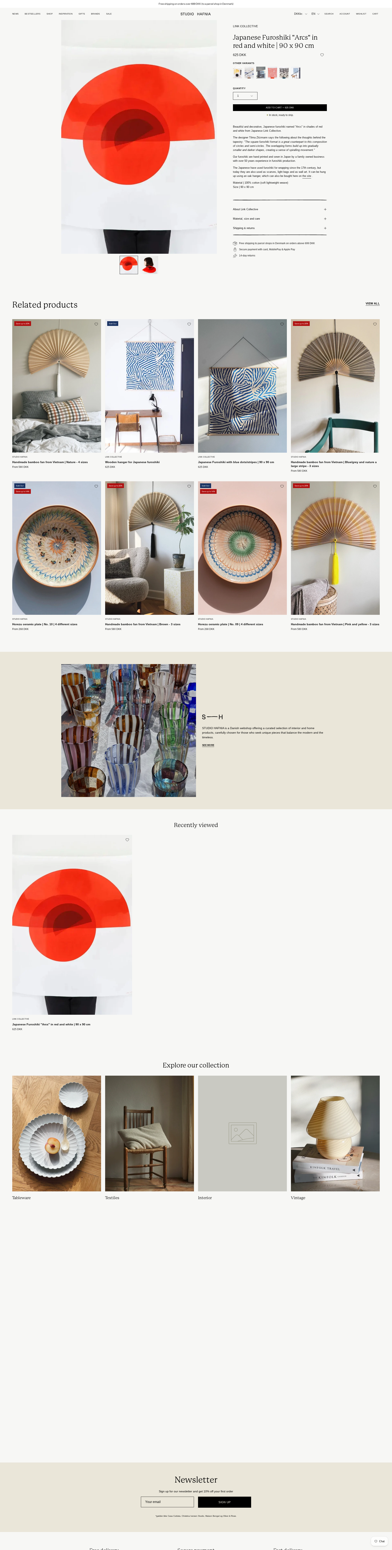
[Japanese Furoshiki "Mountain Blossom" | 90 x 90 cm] (249, 73)
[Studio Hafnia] (196, 14)
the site (306, 175)
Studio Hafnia (19, 457)
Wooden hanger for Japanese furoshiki (132, 462)
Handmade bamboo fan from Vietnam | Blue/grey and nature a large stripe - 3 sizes (334, 464)
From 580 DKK (20, 467)
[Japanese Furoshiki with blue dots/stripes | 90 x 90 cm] (260, 73)
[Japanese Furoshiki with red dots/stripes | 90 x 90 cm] (272, 73)
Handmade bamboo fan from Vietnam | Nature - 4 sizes (50, 462)
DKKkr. (298, 13)
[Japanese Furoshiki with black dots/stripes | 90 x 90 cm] (284, 73)
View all (373, 303)
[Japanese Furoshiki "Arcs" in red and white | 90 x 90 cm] (129, 265)
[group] (196, 4)
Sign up (224, 1502)
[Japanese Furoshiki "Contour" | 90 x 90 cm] (237, 73)
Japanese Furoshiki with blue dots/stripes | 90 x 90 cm (236, 462)
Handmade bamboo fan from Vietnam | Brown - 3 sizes (142, 624)
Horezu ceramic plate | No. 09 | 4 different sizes (230, 624)
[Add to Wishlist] (322, 55)
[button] (82, 14)
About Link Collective (245, 209)
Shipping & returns (244, 228)
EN (313, 13)
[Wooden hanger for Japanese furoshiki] (295, 73)
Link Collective (245, 26)
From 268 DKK (20, 629)
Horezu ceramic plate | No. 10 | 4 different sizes (44, 624)
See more (208, 745)
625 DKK (110, 467)
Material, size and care (246, 218)
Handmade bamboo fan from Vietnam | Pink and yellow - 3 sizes (335, 624)
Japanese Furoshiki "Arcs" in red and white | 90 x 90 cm (51, 1024)
